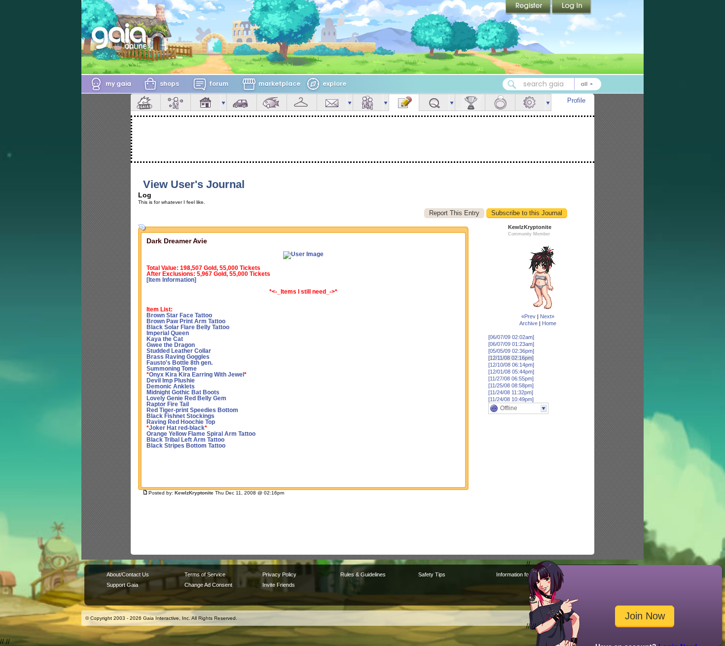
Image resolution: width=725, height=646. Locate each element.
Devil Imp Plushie (170, 380)
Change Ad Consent (208, 585)
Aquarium (272, 102)
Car (241, 102)
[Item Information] (171, 279)
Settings (530, 102)
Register (529, 7)
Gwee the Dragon (170, 345)
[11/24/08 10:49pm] (511, 399)
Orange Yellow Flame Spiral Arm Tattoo (200, 433)
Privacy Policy (279, 574)
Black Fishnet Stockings (180, 416)
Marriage (500, 102)
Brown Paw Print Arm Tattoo (185, 321)
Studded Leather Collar (178, 350)
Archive (528, 323)
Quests (434, 102)
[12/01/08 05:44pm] (511, 372)
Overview (145, 102)
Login (571, 7)
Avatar (175, 102)
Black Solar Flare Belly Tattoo (187, 327)
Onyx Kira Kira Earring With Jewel (196, 374)
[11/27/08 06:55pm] (511, 378)
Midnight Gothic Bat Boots (182, 392)
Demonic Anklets (170, 386)
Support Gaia (122, 585)
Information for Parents (523, 574)
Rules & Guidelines (363, 574)
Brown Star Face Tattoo (179, 315)
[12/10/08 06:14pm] (511, 365)
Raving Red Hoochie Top (180, 421)
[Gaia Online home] (121, 36)
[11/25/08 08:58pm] (511, 385)
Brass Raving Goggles (178, 356)
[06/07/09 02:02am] (511, 337)
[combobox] (552, 84)
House (205, 102)
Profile (576, 100)
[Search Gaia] (512, 84)
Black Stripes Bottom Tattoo (185, 445)
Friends (368, 102)
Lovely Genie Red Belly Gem (186, 398)
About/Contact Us (128, 574)
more (223, 102)
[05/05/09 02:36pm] (511, 351)
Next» (547, 316)
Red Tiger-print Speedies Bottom (192, 410)
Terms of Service (204, 574)
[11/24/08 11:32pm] (510, 392)
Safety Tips (431, 574)
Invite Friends (278, 585)
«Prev (528, 316)
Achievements (470, 102)
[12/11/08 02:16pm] (511, 358)
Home (549, 323)
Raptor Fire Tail (167, 404)
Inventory (302, 102)
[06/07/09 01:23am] (511, 344)
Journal (404, 102)
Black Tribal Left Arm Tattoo (185, 439)
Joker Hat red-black (177, 427)
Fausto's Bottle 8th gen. (179, 362)
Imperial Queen (167, 333)
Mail (332, 102)
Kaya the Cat (164, 339)
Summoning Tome (171, 368)
